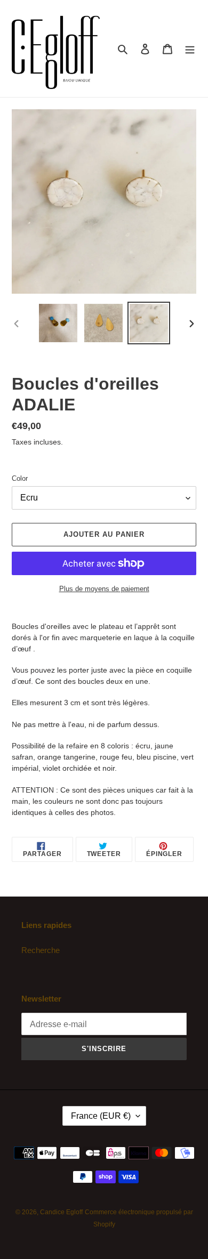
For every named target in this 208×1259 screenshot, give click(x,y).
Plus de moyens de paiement (104, 589)
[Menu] (190, 48)
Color (20, 478)
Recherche (40, 950)
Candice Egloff (61, 1212)
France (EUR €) (101, 1115)
